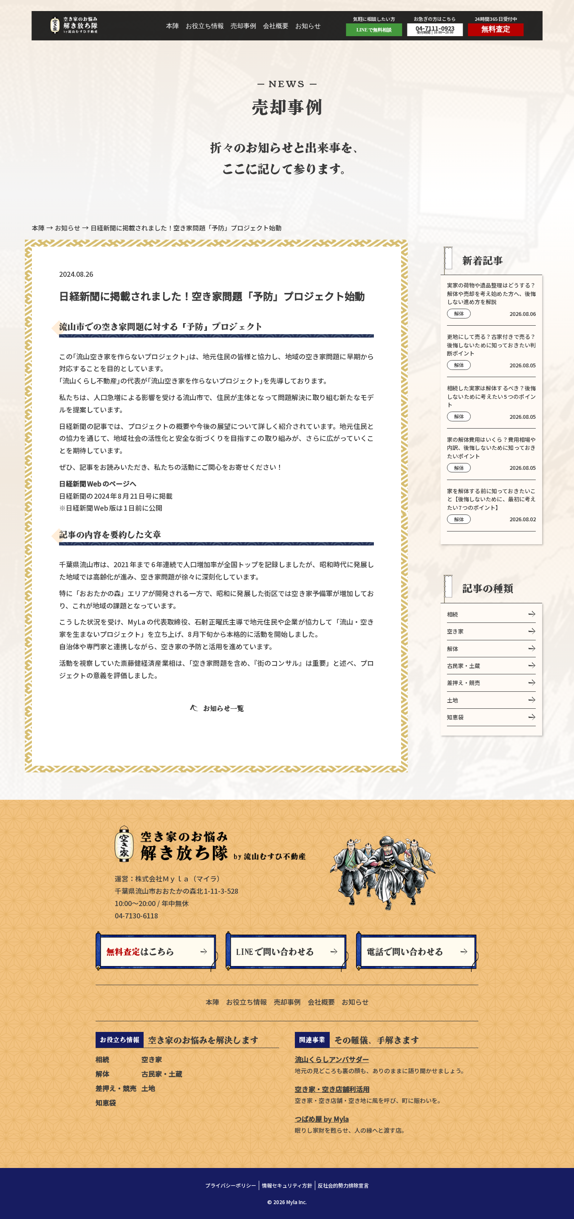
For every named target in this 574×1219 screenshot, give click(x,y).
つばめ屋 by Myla (322, 1119)
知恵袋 (455, 717)
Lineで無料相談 (373, 29)
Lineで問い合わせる (275, 951)
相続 (452, 614)
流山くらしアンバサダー (332, 1059)
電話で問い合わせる (405, 951)
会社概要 (275, 26)
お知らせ (308, 26)
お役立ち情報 (205, 26)
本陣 (172, 26)
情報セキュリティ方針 (287, 1185)
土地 (452, 700)
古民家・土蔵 (463, 665)
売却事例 (243, 26)
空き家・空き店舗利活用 (332, 1089)
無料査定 (495, 29)
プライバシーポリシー (230, 1185)
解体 (452, 648)
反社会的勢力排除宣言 (343, 1185)
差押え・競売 (463, 683)
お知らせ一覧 (223, 708)
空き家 (455, 631)
